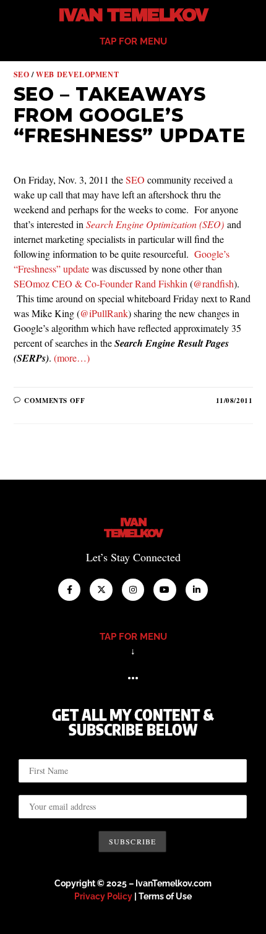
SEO (22, 74)
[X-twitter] (101, 590)
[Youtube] (164, 590)
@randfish (213, 283)
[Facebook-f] (69, 590)
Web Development (77, 74)
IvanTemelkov (133, 528)
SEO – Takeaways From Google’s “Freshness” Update (130, 115)
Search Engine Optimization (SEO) (155, 224)
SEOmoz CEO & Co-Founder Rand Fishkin (100, 283)
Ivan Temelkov (133, 15)
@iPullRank (104, 313)
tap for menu (133, 41)
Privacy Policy (103, 896)
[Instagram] (133, 590)
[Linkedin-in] (197, 590)
